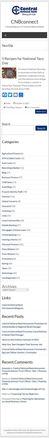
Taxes (4, 268)
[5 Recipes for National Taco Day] (9, 69)
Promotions (7, 258)
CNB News (7, 182)
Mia (4, 389)
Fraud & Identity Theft (12, 191)
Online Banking (9, 234)
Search (6, 124)
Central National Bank (12, 305)
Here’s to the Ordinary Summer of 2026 (20, 339)
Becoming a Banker (11, 167)
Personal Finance (10, 244)
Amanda (6, 368)
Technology (7, 273)
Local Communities (11, 220)
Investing (6, 211)
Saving (5, 263)
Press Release (8, 249)
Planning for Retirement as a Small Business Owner (23, 400)
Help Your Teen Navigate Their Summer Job (22, 344)
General (18, 107)
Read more (41, 111)
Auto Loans (7, 163)
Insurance (6, 206)
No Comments (33, 107)
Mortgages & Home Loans (14, 230)
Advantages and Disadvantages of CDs (27, 389)
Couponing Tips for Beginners (25, 393)
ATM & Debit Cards (11, 158)
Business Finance (10, 177)
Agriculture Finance (11, 153)
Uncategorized (9, 277)
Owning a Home (9, 239)
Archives (9, 286)
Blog (4, 172)
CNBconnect (24, 22)
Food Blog (10, 107)
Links (4, 215)
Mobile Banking (9, 225)
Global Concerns (10, 201)
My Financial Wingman (12, 308)
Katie (8, 103)
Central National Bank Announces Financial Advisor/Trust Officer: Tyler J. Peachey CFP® (24, 371)
